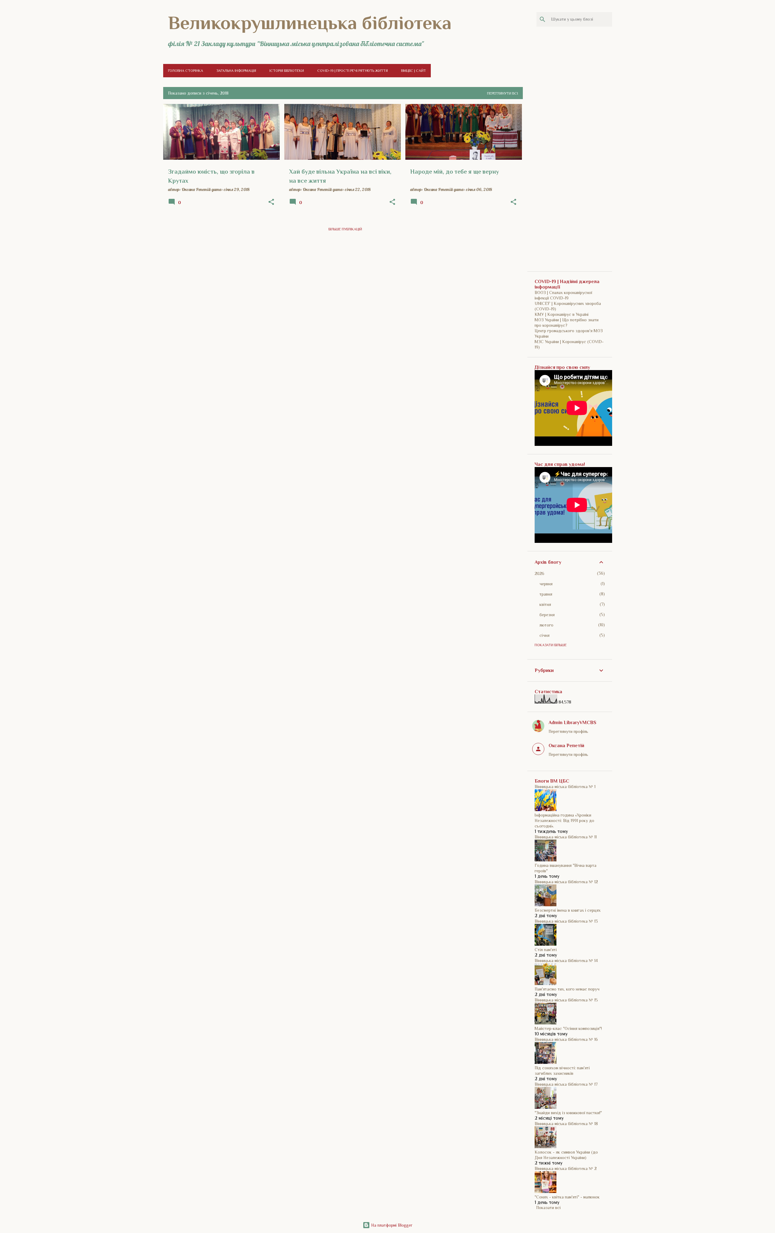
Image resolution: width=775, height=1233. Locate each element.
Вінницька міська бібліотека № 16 (566, 1039)
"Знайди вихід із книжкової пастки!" (568, 1112)
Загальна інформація (236, 70)
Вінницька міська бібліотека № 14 (566, 960)
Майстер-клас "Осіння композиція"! (568, 1028)
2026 (539, 573)
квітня (545, 604)
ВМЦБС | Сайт (413, 70)
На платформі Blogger (391, 1225)
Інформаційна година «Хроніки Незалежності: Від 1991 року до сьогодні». (564, 820)
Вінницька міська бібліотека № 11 (566, 836)
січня (544, 635)
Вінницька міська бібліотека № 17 (566, 1084)
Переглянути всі (502, 93)
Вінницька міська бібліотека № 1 (565, 786)
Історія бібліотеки (286, 70)
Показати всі (548, 1207)
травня (545, 594)
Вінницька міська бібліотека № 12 (566, 881)
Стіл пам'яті (546, 949)
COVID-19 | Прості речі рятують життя (352, 70)
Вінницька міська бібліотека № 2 (566, 1168)
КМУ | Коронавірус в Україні (562, 314)
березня (547, 614)
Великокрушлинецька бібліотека (309, 22)
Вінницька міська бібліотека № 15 (566, 999)
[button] (271, 202)
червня (545, 583)
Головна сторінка (185, 70)
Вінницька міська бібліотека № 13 (566, 921)
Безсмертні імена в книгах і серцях (568, 910)
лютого (546, 625)
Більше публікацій (345, 229)
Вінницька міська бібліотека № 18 (566, 1123)
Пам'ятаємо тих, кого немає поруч (567, 989)
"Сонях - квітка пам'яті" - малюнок (567, 1197)
